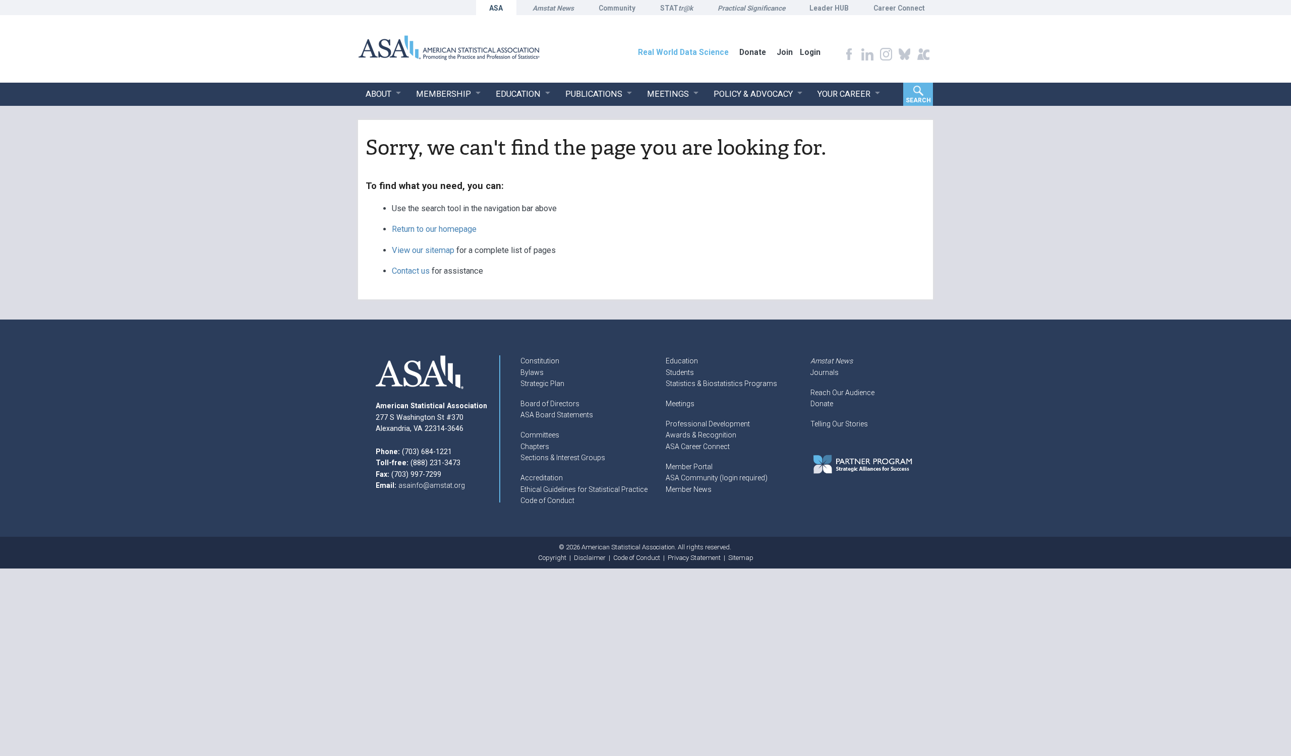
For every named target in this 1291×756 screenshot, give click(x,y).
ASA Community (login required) (717, 478)
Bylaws (532, 372)
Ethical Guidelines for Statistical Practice (584, 489)
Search (918, 100)
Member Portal (689, 467)
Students (680, 372)
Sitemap (740, 557)
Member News (689, 489)
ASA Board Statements (556, 415)
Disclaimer (590, 557)
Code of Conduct (547, 500)
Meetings (680, 404)
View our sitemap (423, 250)
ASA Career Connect (698, 447)
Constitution (539, 361)
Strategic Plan (542, 384)
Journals (824, 372)
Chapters (534, 447)
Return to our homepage (434, 229)
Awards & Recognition (701, 435)
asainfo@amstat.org (431, 485)
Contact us (411, 271)
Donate (821, 404)
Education (682, 361)
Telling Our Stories (839, 424)
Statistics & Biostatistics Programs (721, 384)
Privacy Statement (694, 557)
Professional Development (708, 424)
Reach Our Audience (842, 393)
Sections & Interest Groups (562, 458)
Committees (539, 435)
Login (810, 52)
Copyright (552, 557)
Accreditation (541, 478)
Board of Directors (549, 404)
